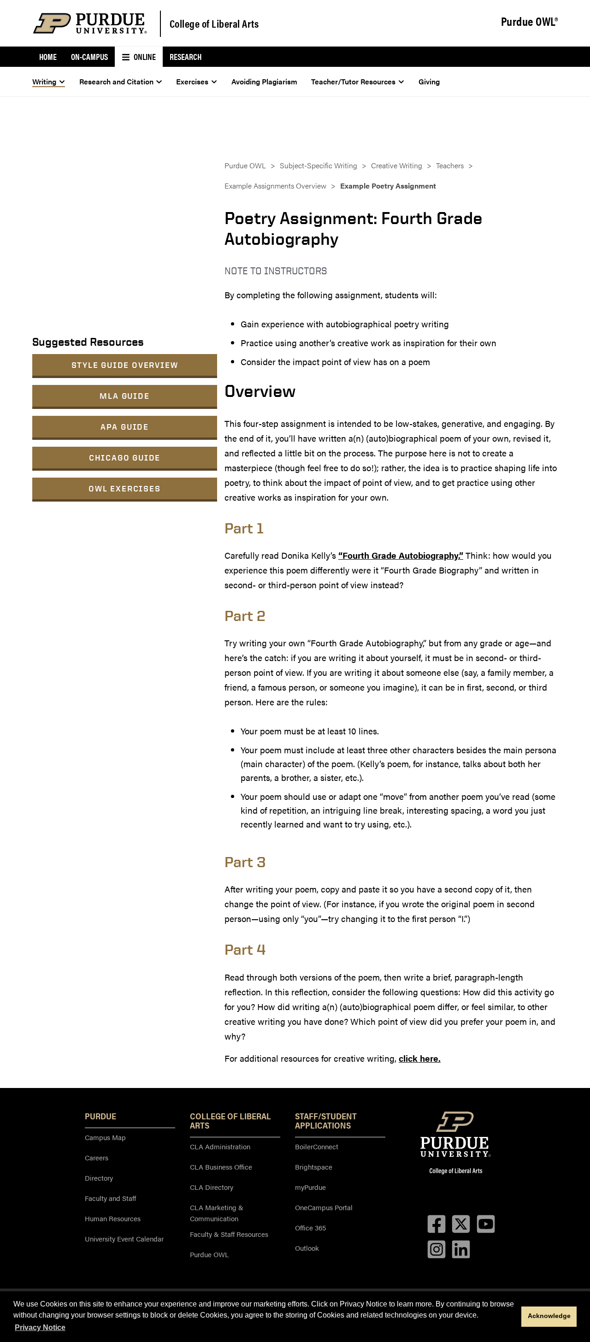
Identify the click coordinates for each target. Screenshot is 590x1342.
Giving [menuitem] (429, 81)
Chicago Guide (124, 457)
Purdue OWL (245, 165)
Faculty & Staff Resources (229, 1234)
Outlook (307, 1248)
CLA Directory (211, 1187)
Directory (99, 1177)
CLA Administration (220, 1146)
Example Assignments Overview (275, 185)
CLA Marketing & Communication (216, 1212)
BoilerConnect (316, 1146)
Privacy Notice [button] (40, 1327)
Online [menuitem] (144, 56)
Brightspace (313, 1166)
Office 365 (310, 1227)
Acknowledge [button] (549, 1315)
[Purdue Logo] (90, 23)
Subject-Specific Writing (318, 165)
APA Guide (124, 427)
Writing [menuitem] (44, 81)
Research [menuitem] (185, 56)
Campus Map (105, 1137)
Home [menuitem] (48, 56)
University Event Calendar (124, 1238)
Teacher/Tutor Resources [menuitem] (353, 81)
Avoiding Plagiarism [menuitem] (264, 81)
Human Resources (113, 1218)
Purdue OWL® (529, 22)
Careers (96, 1157)
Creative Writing (396, 165)
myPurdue (310, 1187)
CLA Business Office (221, 1166)
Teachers (450, 165)
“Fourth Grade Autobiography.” (400, 555)
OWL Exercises (124, 488)
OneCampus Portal (324, 1207)
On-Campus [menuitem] (89, 56)
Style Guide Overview (124, 365)
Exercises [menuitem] (192, 81)
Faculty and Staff (110, 1198)
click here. (420, 1058)
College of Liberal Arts (214, 23)
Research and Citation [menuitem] (116, 81)
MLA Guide (124, 396)
